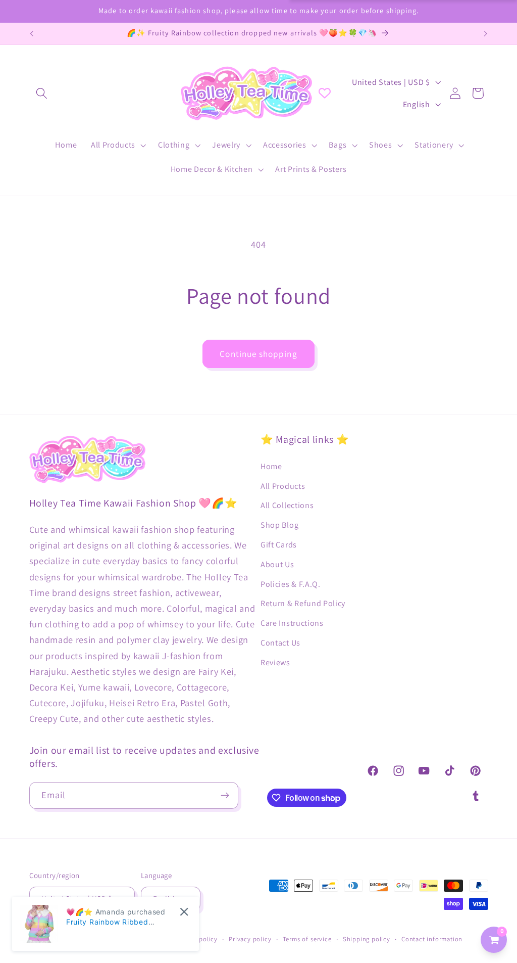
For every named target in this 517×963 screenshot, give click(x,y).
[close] (184, 912)
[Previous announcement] (31, 34)
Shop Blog (279, 525)
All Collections (287, 505)
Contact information (431, 939)
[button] (42, 93)
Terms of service (307, 939)
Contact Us (280, 642)
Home (271, 466)
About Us (277, 564)
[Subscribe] (225, 795)
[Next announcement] (486, 34)
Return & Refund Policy (303, 603)
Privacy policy (250, 939)
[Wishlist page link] (325, 93)
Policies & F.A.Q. (291, 584)
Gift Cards (279, 544)
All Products (283, 486)
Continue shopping (258, 353)
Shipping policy (366, 939)
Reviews (275, 662)
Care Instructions (292, 623)
